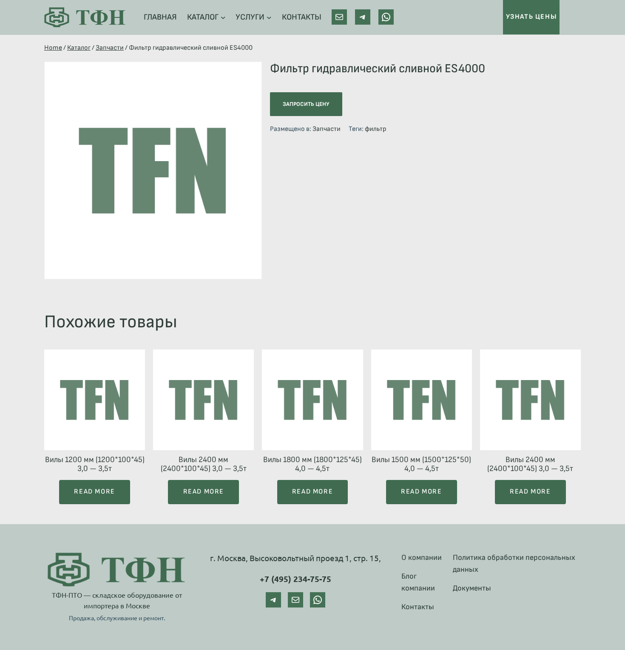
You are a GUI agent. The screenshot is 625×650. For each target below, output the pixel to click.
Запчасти (110, 48)
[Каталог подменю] (223, 17)
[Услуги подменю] (269, 17)
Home (53, 48)
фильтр (375, 129)
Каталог (79, 48)
